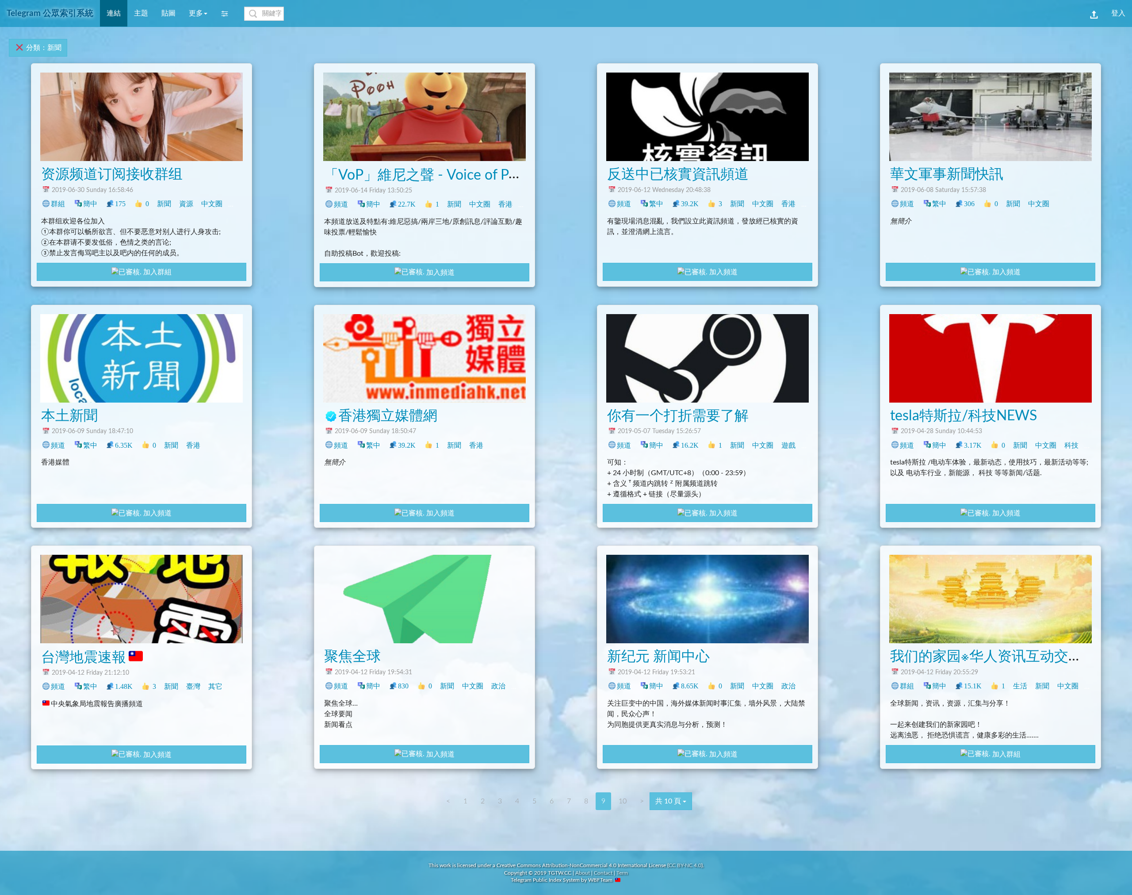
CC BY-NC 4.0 (685, 865)
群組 (58, 203)
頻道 (341, 204)
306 (969, 203)
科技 (237, 203)
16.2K (690, 445)
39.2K (690, 203)
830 (403, 686)
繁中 (656, 203)
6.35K (124, 445)
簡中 (90, 203)
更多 (196, 13)
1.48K (124, 686)
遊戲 (788, 445)
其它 (215, 686)
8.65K (690, 686)
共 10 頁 (669, 801)
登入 (1118, 13)
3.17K (973, 445)
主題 (141, 13)
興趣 (810, 445)
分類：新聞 (42, 47)
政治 (810, 203)
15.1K (973, 686)
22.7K (407, 204)
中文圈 (211, 203)
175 (120, 203)
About (582, 873)
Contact (603, 873)
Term (622, 873)
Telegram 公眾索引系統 (50, 13)
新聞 (164, 203)
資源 (186, 203)
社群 (1093, 686)
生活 (1020, 686)
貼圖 (168, 13)
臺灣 (527, 204)
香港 (505, 204)
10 (623, 801)
